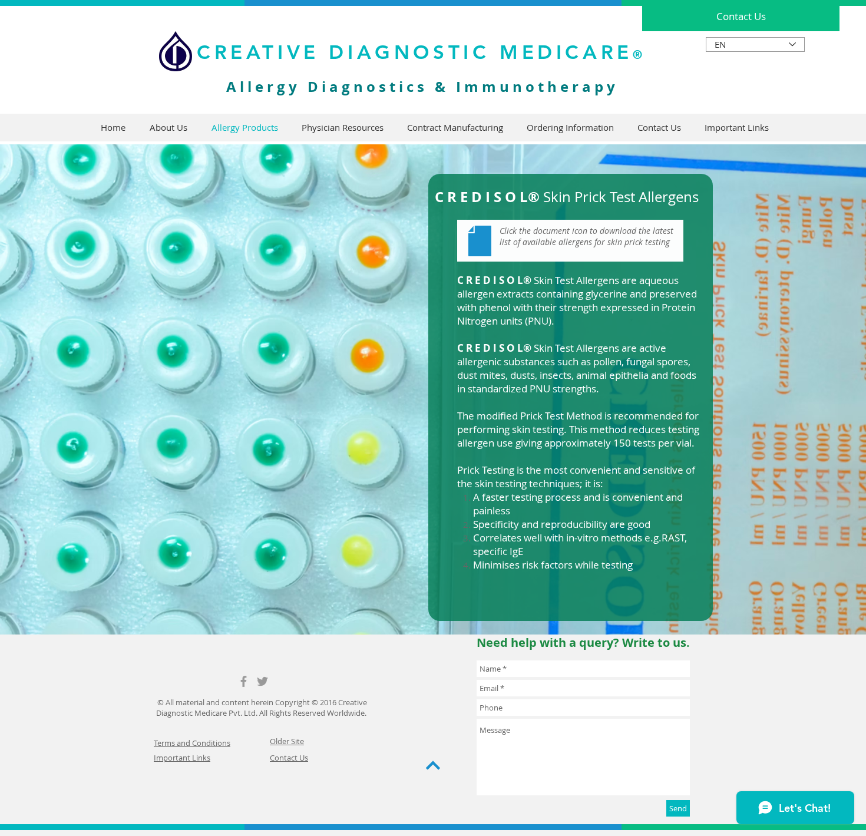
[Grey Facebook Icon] (243, 681)
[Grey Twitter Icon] (262, 681)
